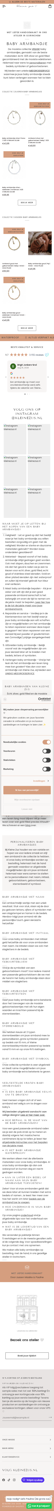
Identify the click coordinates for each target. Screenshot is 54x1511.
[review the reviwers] (11, 373)
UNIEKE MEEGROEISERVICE (19, 673)
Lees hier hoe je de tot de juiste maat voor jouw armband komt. (27, 606)
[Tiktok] (9, 1480)
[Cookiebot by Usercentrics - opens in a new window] (38, 699)
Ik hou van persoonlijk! (27, 790)
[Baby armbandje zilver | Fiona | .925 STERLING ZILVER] (14, 118)
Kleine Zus (10, 1503)
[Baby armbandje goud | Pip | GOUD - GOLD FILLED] (40, 243)
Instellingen (39, 781)
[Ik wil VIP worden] (49, 1417)
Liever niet (27, 809)
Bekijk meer (27, 202)
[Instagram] (14, 1480)
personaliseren (37, 62)
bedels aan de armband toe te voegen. (23, 1200)
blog (28, 825)
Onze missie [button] (8, 1439)
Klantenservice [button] (11, 1457)
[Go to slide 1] (24, 394)
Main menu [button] (8, 1448)
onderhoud (27, 1215)
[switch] (46, 751)
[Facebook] (3, 1480)
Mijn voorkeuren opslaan (27, 799)
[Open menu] (6, 6)
